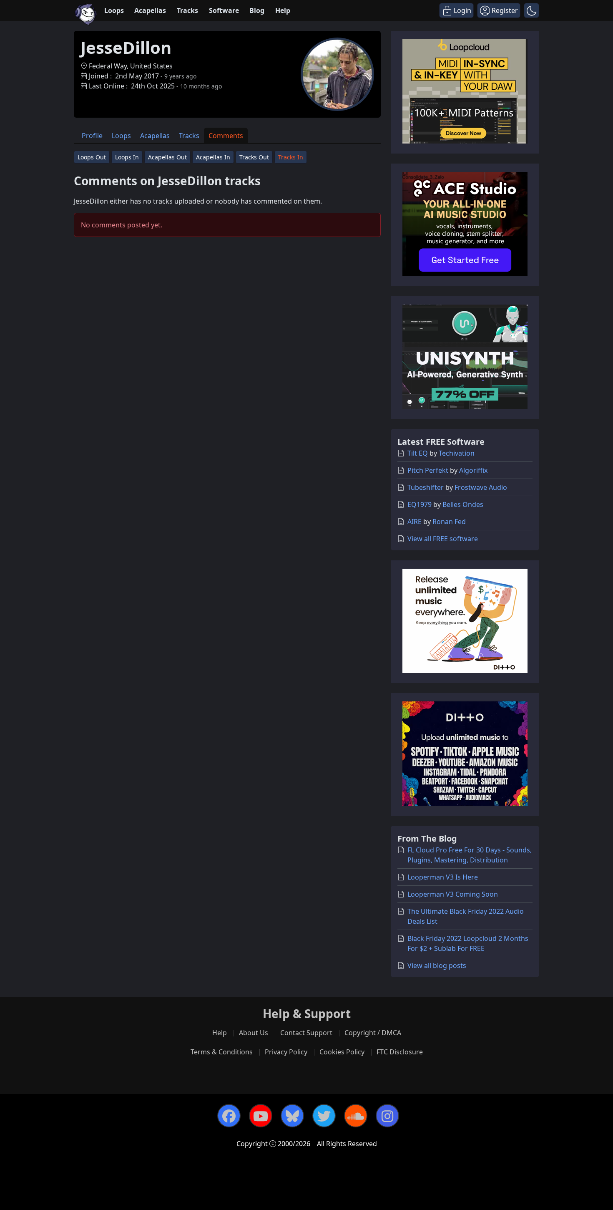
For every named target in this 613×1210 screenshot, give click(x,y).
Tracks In (290, 157)
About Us (253, 1032)
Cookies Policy (341, 1051)
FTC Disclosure (400, 1051)
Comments (226, 135)
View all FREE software (442, 538)
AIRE (414, 521)
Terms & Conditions (222, 1051)
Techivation (457, 453)
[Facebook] (229, 1115)
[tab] (92, 135)
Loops (114, 10)
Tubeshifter (425, 487)
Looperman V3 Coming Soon (452, 894)
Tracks (187, 10)
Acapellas (150, 10)
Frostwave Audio (481, 487)
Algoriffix (473, 470)
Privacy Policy (286, 1051)
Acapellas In (213, 157)
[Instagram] (387, 1115)
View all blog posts (436, 965)
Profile (92, 135)
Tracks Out (254, 157)
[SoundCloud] (355, 1115)
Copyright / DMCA (372, 1032)
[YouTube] (260, 1115)
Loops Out (92, 157)
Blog (256, 10)
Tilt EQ (417, 453)
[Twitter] (324, 1115)
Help (282, 10)
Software (224, 10)
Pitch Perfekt (427, 470)
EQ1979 (419, 504)
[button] (531, 10)
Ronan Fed (449, 521)
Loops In (127, 157)
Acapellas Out (167, 157)
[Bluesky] (292, 1115)
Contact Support (306, 1032)
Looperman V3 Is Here (442, 877)
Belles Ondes (462, 504)
